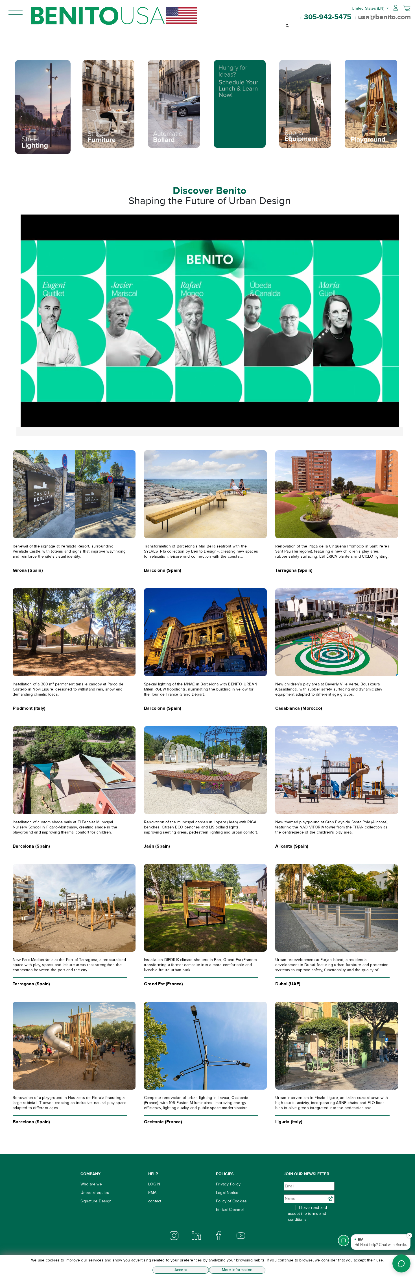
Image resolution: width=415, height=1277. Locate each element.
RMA (152, 1193)
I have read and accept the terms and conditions (307, 1213)
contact (154, 1201)
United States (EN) (368, 8)
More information (237, 1270)
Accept (180, 1270)
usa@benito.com (384, 17)
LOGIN (154, 1184)
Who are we (91, 1184)
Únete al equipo (94, 1193)
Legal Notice (227, 1193)
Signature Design (96, 1201)
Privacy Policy (228, 1184)
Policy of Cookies (231, 1201)
